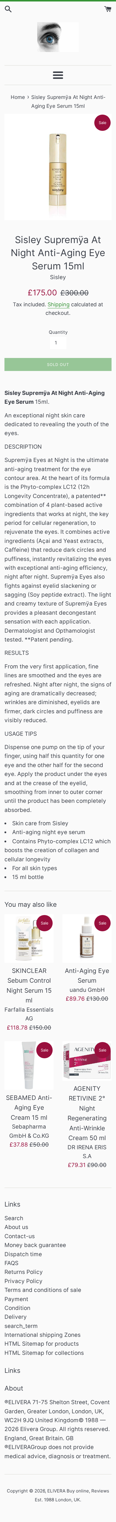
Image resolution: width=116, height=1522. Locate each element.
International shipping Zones (42, 1334)
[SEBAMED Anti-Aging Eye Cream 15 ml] (29, 1065)
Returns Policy (23, 1272)
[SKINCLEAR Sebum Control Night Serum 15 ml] (29, 938)
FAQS (11, 1263)
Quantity (58, 332)
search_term (21, 1326)
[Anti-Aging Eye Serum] (87, 938)
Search (13, 1218)
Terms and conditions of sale (42, 1290)
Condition (17, 1308)
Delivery (15, 1316)
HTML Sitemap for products (41, 1343)
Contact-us (19, 1236)
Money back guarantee (35, 1245)
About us (16, 1227)
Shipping (59, 304)
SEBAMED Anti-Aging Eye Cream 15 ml (29, 1107)
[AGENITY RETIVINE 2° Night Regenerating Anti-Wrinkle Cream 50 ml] (87, 1061)
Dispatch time (23, 1254)
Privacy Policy (23, 1281)
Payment (16, 1299)
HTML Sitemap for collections (44, 1353)
